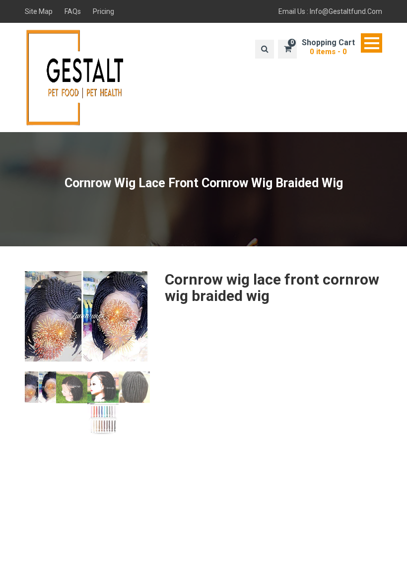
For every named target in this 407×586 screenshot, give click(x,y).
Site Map (39, 11)
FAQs (73, 11)
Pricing (103, 11)
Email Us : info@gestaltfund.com (330, 11)
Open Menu (371, 43)
